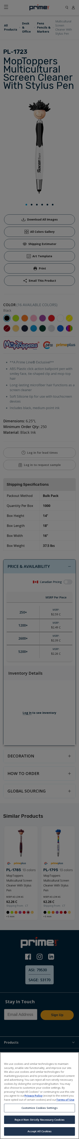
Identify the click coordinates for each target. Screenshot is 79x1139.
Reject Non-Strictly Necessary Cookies (39, 1119)
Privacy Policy (34, 1095)
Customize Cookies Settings (39, 1108)
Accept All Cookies (39, 1131)
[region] (39, 1095)
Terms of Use (65, 1099)
